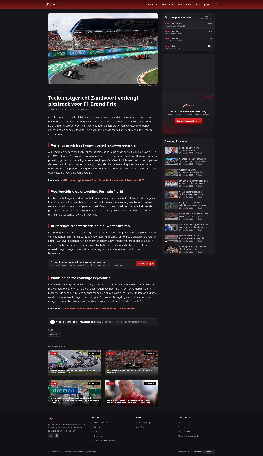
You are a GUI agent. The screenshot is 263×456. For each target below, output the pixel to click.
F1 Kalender (97, 427)
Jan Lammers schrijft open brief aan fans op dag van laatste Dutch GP (193, 182)
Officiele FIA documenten (103, 440)
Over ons (182, 427)
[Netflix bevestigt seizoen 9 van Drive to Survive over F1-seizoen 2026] (74, 363)
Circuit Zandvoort (58, 117)
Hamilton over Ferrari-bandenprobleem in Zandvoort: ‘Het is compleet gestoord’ (193, 237)
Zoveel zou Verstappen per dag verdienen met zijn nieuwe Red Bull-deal (193, 226)
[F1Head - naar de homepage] (53, 4)
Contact (181, 422)
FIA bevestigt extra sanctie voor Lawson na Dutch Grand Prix (97, 308)
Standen (166, 4)
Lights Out (139, 427)
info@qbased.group (88, 452)
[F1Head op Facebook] (56, 435)
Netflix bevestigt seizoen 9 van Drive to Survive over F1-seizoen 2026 (102, 180)
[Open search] (216, 4)
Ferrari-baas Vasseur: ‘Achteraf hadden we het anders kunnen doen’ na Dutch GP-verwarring (128, 401)
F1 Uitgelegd (97, 436)
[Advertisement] (188, 76)
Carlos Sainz (109, 152)
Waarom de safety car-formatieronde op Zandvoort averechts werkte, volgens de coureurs (192, 171)
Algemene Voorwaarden (189, 436)
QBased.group (195, 452)
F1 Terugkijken (203, 4)
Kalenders (149, 4)
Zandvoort (75, 156)
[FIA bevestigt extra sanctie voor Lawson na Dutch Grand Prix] (131, 363)
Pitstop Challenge (143, 422)
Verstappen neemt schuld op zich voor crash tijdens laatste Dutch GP (193, 160)
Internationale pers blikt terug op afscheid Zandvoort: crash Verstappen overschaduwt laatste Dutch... (75, 400)
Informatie (183, 4)
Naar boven (208, 452)
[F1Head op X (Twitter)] (50, 435)
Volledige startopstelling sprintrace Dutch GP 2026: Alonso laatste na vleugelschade (191, 193)
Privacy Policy (184, 431)
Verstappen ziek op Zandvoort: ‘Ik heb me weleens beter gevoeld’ (193, 248)
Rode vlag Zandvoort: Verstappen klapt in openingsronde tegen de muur (193, 149)
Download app (146, 263)
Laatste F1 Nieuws (100, 422)
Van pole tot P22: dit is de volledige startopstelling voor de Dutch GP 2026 (192, 204)
